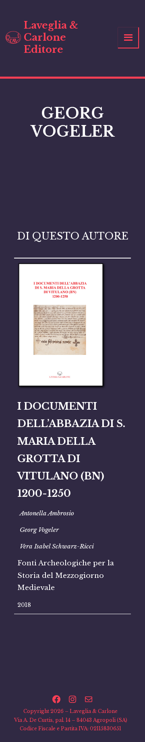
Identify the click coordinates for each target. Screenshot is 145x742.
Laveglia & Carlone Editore (51, 37)
